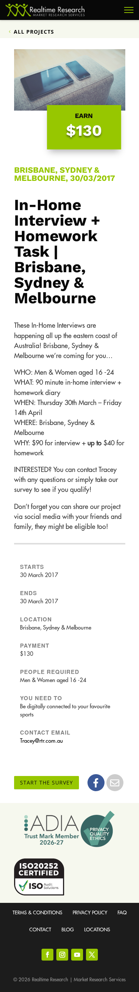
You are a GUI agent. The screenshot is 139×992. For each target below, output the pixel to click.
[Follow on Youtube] (77, 955)
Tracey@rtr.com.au (41, 741)
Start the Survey (46, 782)
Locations (97, 929)
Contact (40, 929)
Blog (68, 929)
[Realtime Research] (45, 10)
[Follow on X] (92, 955)
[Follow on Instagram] (62, 955)
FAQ (122, 912)
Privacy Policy (90, 912)
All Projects (34, 31)
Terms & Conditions (37, 912)
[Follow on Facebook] (47, 955)
